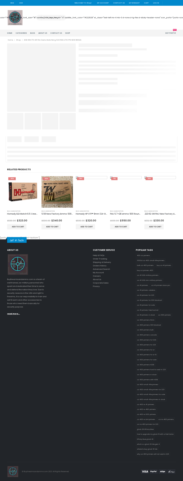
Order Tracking (100, 258)
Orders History (99, 265)
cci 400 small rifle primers (147, 384)
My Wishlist (134, 3)
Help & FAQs (98, 255)
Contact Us (119, 3)
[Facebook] (166, 3)
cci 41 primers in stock (146, 315)
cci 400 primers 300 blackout (149, 325)
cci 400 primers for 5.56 (146, 340)
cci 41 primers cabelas (146, 290)
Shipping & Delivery (102, 262)
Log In (156, 3)
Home (9, 33)
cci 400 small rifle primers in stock (151, 399)
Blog (32, 33)
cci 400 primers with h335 (147, 379)
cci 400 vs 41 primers (145, 404)
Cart (146, 3)
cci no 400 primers (166, 419)
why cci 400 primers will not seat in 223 (153, 454)
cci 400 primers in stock (147, 374)
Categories (21, 33)
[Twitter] (170, 3)
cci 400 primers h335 (145, 365)
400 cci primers (143, 255)
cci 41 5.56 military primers (148, 275)
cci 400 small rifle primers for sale (151, 394)
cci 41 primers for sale (146, 305)
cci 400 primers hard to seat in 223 (151, 369)
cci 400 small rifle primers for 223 (150, 389)
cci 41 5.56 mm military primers (149, 280)
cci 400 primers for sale (147, 360)
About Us (42, 33)
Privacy (96, 286)
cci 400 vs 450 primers (146, 409)
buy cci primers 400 (145, 270)
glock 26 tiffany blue (145, 429)
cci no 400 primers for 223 (147, 424)
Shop (67, 33)
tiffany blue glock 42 (145, 439)
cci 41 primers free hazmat (148, 310)
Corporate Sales (101, 283)
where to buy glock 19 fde (147, 449)
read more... (13, 313)
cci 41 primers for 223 (145, 295)
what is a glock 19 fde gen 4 (148, 444)
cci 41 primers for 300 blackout (149, 300)
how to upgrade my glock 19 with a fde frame (155, 434)
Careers (97, 276)
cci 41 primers (142, 285)
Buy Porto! (170, 32)
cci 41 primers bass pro (160, 285)
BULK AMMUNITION (13, 211)
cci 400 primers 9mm (145, 320)
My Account (103, 3)
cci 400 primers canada (147, 335)
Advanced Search (101, 269)
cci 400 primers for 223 (146, 345)
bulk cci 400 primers (145, 265)
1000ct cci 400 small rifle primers (150, 260)
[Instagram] (174, 3)
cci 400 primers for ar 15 (147, 355)
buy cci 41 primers (164, 265)
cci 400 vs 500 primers (146, 414)
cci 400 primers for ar (146, 350)
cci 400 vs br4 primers (146, 419)
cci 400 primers (164, 315)
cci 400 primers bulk (145, 330)
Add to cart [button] (18, 226)
